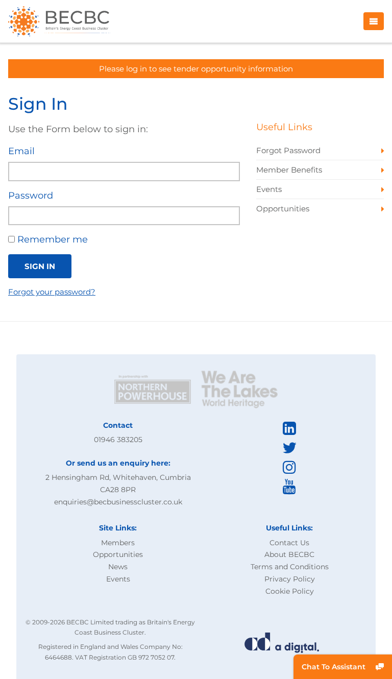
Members (118, 542)
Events (118, 579)
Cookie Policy (289, 591)
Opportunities (118, 554)
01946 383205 (118, 439)
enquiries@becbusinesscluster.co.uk (118, 501)
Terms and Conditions (290, 566)
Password (30, 195)
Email (21, 151)
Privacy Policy (289, 579)
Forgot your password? (51, 292)
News (118, 566)
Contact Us (289, 542)
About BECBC (289, 554)
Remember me (51, 239)
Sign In (39, 266)
